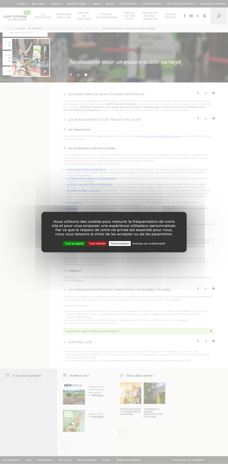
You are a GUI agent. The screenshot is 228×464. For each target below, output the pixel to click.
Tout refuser (97, 243)
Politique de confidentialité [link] (149, 243)
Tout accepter (74, 243)
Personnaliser (120, 243)
